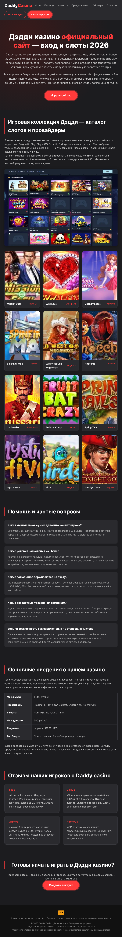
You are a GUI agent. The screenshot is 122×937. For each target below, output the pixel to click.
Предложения (79, 5)
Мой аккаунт (15, 14)
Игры (38, 5)
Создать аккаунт (61, 885)
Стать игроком (40, 14)
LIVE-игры (97, 5)
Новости (63, 5)
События (112, 5)
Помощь (49, 5)
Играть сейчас (61, 95)
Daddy (18, 5)
